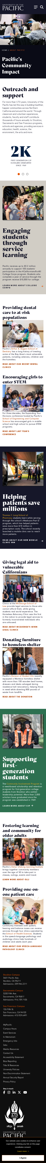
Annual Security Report (13, 1077)
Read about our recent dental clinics (20, 365)
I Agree (23, 1158)
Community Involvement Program (23, 783)
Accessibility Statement (13, 1057)
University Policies (11, 1069)
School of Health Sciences (19, 933)
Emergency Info (10, 1041)
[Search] (41, 7)
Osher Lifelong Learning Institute (27, 867)
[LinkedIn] (15, 1092)
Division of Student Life (22, 676)
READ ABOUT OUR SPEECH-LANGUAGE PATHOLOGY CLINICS (22, 948)
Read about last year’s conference (16, 433)
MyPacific (7, 1025)
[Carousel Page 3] (27, 174)
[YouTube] (26, 1092)
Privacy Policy (9, 1081)
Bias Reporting (9, 1061)
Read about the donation (17, 697)
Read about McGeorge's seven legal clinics (20, 628)
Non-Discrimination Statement (16, 1073)
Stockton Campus (11, 974)
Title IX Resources (11, 1065)
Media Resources (11, 1049)
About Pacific (17, 50)
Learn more (22, 1151)
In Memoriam (9, 1037)
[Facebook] (5, 1092)
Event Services (9, 1033)
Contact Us (8, 1053)
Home (5, 50)
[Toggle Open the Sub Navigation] (35, 7)
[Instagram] (10, 1092)
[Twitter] (20, 1092)
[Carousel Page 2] (23, 174)
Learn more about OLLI (16, 879)
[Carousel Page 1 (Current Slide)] (19, 174)
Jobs (5, 1045)
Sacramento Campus (13, 990)
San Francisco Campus (14, 1006)
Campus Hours (9, 1028)
